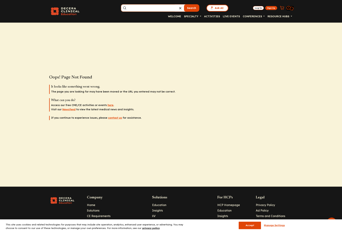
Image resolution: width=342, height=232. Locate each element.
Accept (250, 225)
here (110, 105)
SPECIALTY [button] (191, 16)
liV (154, 216)
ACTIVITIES (212, 16)
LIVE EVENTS (231, 16)
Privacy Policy (265, 205)
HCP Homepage (228, 205)
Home (91, 205)
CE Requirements (98, 216)
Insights (157, 210)
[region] (171, 225)
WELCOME (174, 16)
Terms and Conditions (270, 216)
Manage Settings (274, 225)
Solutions (93, 210)
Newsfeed (69, 109)
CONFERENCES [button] (253, 16)
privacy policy (151, 228)
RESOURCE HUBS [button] (279, 16)
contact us (115, 117)
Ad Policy (262, 210)
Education (159, 205)
